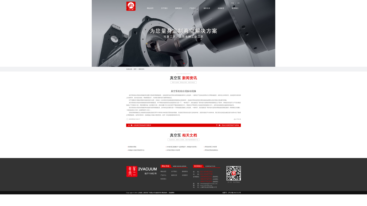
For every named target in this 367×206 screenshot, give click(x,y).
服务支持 (207, 8)
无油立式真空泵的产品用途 (230, 125)
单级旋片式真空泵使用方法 (136, 150)
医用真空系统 (132, 147)
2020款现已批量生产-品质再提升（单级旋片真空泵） (182, 147)
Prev (3, 33)
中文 (232, 3)
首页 (135, 69)
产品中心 (192, 8)
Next (363, 33)
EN (238, 3)
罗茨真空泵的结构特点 (211, 150)
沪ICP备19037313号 (234, 192)
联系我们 (235, 8)
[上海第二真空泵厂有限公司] (183, 33)
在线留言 (221, 8)
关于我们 (164, 8)
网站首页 (150, 8)
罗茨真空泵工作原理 (211, 147)
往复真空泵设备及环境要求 (142, 125)
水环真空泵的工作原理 (173, 150)
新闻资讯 (178, 8)
